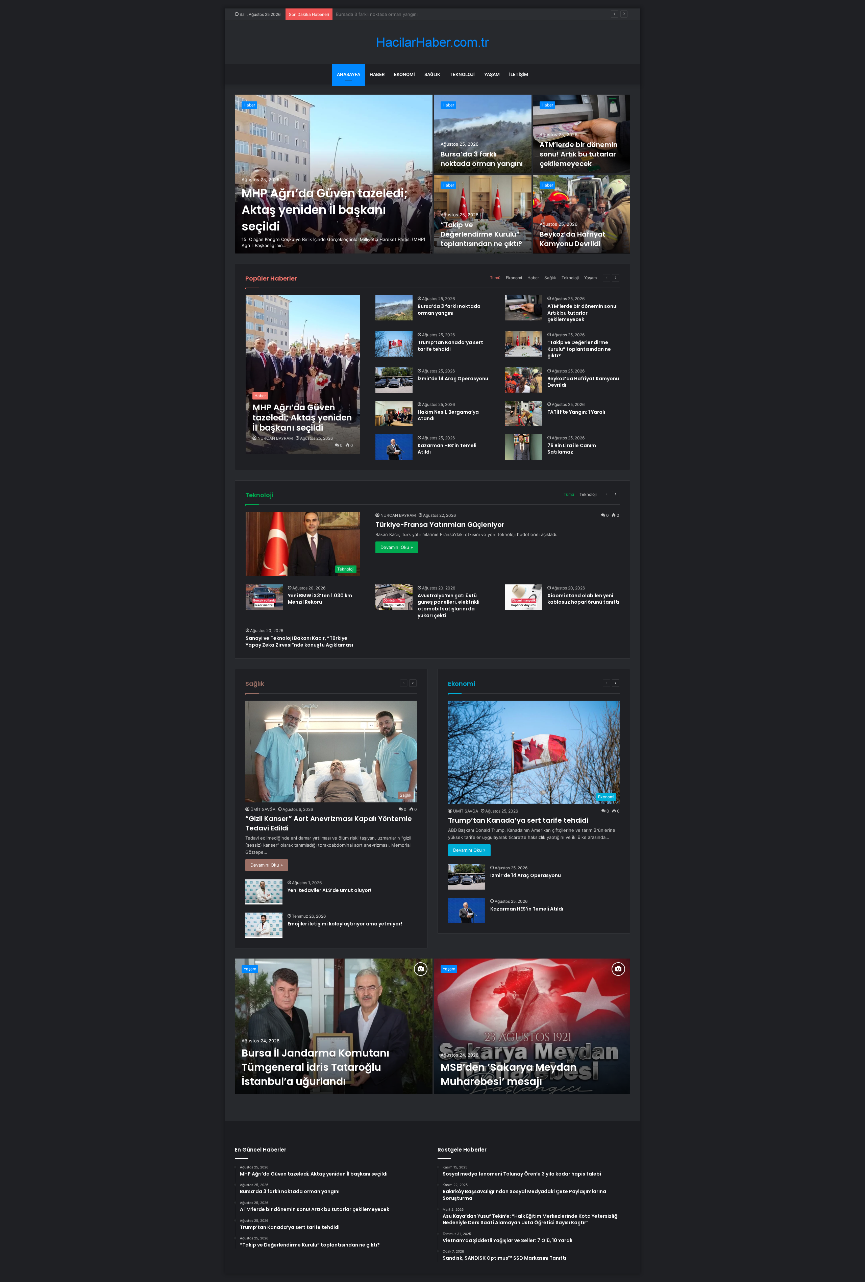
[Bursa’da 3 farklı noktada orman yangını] (483, 134)
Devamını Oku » (396, 547)
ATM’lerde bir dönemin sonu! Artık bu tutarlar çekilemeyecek (399, 14)
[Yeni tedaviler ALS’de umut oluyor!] (263, 891)
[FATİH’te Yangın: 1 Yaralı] (523, 413)
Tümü (495, 277)
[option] (432, 174)
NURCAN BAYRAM (275, 438)
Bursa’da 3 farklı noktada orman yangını (482, 158)
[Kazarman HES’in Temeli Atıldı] (394, 447)
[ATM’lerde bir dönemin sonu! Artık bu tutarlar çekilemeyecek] (582, 134)
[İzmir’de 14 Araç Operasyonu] (394, 380)
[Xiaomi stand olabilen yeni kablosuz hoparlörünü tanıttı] (523, 597)
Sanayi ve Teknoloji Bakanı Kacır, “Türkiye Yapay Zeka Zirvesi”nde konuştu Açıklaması (299, 641)
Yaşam (492, 74)
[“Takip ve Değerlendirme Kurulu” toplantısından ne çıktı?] (483, 214)
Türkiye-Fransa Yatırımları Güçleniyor (439, 524)
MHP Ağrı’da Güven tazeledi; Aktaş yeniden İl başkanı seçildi (325, 210)
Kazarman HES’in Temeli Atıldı (447, 449)
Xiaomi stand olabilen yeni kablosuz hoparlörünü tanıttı (583, 599)
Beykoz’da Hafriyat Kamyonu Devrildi (573, 238)
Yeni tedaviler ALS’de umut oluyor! (329, 890)
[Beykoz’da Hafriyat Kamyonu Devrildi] (582, 214)
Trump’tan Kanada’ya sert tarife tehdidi (450, 346)
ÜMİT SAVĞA (262, 809)
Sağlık (432, 74)
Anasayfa (348, 74)
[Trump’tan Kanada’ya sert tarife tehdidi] (394, 344)
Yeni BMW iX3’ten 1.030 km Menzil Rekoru (320, 599)
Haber (377, 74)
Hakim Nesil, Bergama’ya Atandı (448, 415)
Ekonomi (404, 74)
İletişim (518, 74)
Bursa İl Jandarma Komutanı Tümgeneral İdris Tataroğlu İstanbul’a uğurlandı (316, 1067)
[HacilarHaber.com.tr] (432, 42)
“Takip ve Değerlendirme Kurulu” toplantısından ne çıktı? (481, 234)
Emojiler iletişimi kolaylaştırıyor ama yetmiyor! (345, 923)
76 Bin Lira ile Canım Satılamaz (571, 449)
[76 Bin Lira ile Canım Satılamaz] (523, 447)
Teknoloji (462, 74)
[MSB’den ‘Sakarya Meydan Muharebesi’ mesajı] (532, 1026)
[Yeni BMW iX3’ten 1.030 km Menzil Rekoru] (264, 597)
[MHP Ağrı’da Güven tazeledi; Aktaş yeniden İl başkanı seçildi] (333, 174)
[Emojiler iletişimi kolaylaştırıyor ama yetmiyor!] (263, 925)
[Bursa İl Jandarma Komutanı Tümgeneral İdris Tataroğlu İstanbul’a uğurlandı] (333, 1026)
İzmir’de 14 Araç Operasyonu (453, 378)
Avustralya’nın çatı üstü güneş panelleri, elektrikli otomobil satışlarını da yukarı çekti (448, 605)
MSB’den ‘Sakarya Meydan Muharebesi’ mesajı (509, 1074)
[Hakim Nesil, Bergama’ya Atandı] (394, 413)
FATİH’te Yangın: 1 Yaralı (576, 412)
